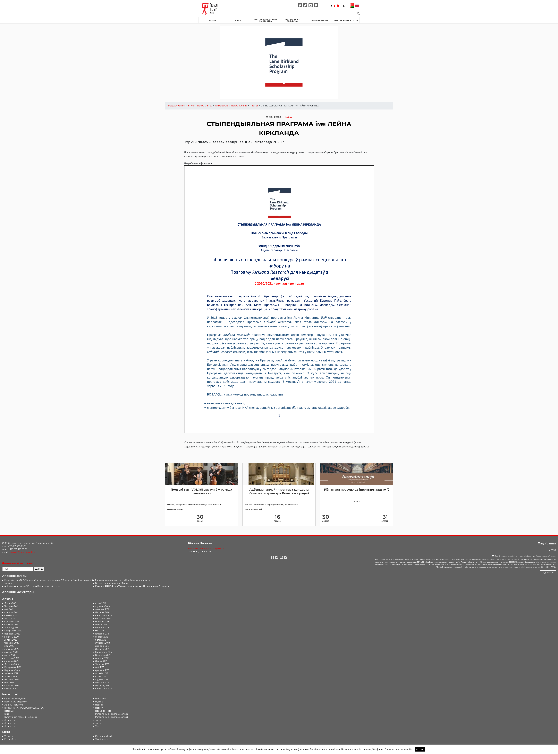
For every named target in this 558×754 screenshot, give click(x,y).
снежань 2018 (102, 609)
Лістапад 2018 (102, 612)
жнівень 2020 (11, 636)
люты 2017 (100, 676)
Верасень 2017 (102, 655)
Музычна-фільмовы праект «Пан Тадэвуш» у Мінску (122, 580)
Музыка (99, 701)
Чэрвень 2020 (11, 643)
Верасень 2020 (12, 633)
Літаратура (10, 726)
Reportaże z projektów (15, 701)
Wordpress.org (102, 739)
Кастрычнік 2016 (103, 688)
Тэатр (98, 720)
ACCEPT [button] (419, 749)
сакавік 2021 (10, 615)
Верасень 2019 (12, 670)
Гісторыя (9, 711)
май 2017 (99, 667)
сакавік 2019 (10, 688)
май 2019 (9, 682)
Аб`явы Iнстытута (13, 704)
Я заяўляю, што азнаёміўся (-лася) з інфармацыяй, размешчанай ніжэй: (525, 556)
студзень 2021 (11, 621)
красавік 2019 (11, 685)
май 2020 (9, 646)
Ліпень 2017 (101, 661)
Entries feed (10, 739)
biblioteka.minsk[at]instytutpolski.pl (206, 548)
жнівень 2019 (11, 673)
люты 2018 (100, 640)
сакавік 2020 (11, 652)
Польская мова (319, 20)
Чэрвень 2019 (11, 679)
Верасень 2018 (103, 618)
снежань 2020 (11, 624)
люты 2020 (10, 655)
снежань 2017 (102, 646)
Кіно (6, 714)
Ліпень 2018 (101, 624)
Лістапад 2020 (11, 627)
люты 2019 (100, 603)
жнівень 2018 (102, 621)
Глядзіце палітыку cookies (399, 749)
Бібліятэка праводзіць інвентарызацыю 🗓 (356, 489)
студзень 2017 (102, 679)
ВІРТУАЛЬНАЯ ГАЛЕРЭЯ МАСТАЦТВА (265, 20)
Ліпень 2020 (10, 640)
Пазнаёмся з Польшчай (292, 20)
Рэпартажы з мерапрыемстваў (191, 504)
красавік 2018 (102, 633)
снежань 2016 (102, 682)
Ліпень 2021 (10, 603)
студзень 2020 (11, 658)
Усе (97, 726)
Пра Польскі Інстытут (346, 20)
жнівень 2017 (102, 658)
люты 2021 (9, 618)
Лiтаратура (10, 720)
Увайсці (8, 736)
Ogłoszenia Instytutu (15, 698)
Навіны (212, 20)
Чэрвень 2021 (11, 606)
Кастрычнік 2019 (13, 667)
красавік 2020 (11, 649)
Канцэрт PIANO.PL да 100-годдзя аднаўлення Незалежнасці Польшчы (132, 586)
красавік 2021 (11, 612)
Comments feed (103, 736)
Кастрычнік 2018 (103, 615)
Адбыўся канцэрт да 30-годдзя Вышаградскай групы (32, 586)
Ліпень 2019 (10, 676)
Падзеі (238, 20)
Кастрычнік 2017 (103, 652)
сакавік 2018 (101, 636)
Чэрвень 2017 (102, 664)
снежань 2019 (11, 661)
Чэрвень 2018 (102, 627)
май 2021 (9, 609)
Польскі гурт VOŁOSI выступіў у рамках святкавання (201, 491)
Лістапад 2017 (102, 649)
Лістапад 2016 (102, 685)
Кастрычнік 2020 (13, 630)
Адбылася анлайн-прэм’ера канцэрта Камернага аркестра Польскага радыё (279, 491)
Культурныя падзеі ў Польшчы (20, 717)
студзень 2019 (102, 606)
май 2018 (99, 630)
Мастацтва (101, 698)
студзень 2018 (102, 643)
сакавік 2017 (101, 673)
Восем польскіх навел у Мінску (111, 583)
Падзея (99, 708)
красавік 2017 (102, 670)
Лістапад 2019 (11, 664)
